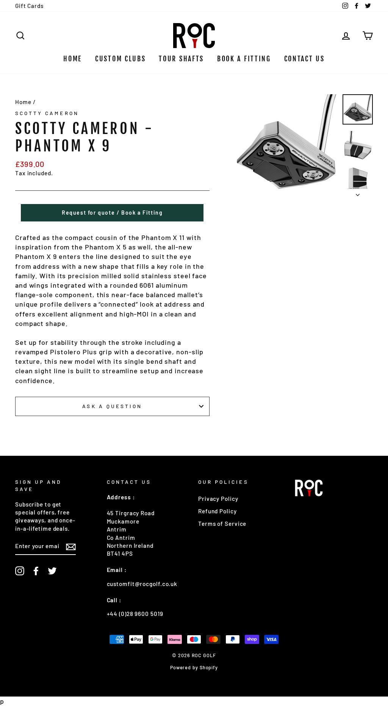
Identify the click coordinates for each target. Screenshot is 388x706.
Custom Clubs (120, 59)
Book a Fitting (244, 59)
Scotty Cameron (47, 113)
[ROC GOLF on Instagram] (19, 570)
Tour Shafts (181, 59)
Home (72, 59)
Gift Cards (29, 5)
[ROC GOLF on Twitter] (52, 570)
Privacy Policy (218, 498)
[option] (286, 145)
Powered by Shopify (194, 667)
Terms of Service (222, 523)
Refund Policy (217, 511)
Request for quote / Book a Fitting (112, 212)
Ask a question (112, 406)
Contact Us (304, 59)
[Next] (358, 192)
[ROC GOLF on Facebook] (36, 570)
